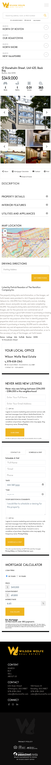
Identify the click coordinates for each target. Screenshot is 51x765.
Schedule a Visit (35, 452)
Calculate (15, 611)
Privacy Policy (23, 424)
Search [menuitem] (11, 668)
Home (2, 337)
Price (7, 583)
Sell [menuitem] (10, 673)
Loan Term (9, 570)
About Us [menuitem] (12, 676)
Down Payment (11, 591)
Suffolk (21, 337)
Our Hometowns (13, 38)
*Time (7, 490)
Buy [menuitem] (9, 670)
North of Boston (13, 29)
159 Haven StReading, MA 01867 (39, 687)
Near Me (28, 20)
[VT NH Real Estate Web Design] (25, 754)
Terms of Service (23, 551)
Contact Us (9, 367)
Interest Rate (10, 599)
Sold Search (36, 20)
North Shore (10, 47)
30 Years (12, 576)
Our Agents (19, 367)
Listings (9, 337)
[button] (45, 15)
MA (15, 337)
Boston (29, 337)
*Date (7, 480)
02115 (35, 337)
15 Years (22, 576)
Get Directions (40, 278)
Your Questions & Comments (17, 499)
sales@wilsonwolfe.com (18, 693)
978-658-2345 (14, 361)
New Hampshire (12, 56)
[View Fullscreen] (5, 240)
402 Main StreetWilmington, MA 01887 (17, 687)
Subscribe (15, 432)
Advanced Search (17, 20)
